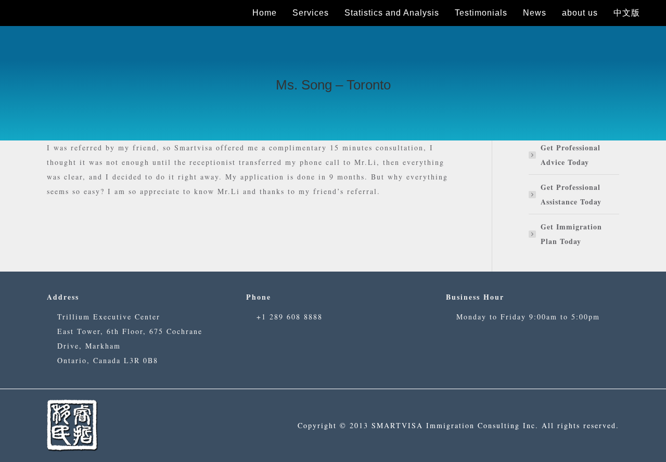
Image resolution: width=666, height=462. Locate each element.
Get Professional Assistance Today (571, 194)
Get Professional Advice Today (570, 155)
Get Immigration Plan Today (571, 234)
